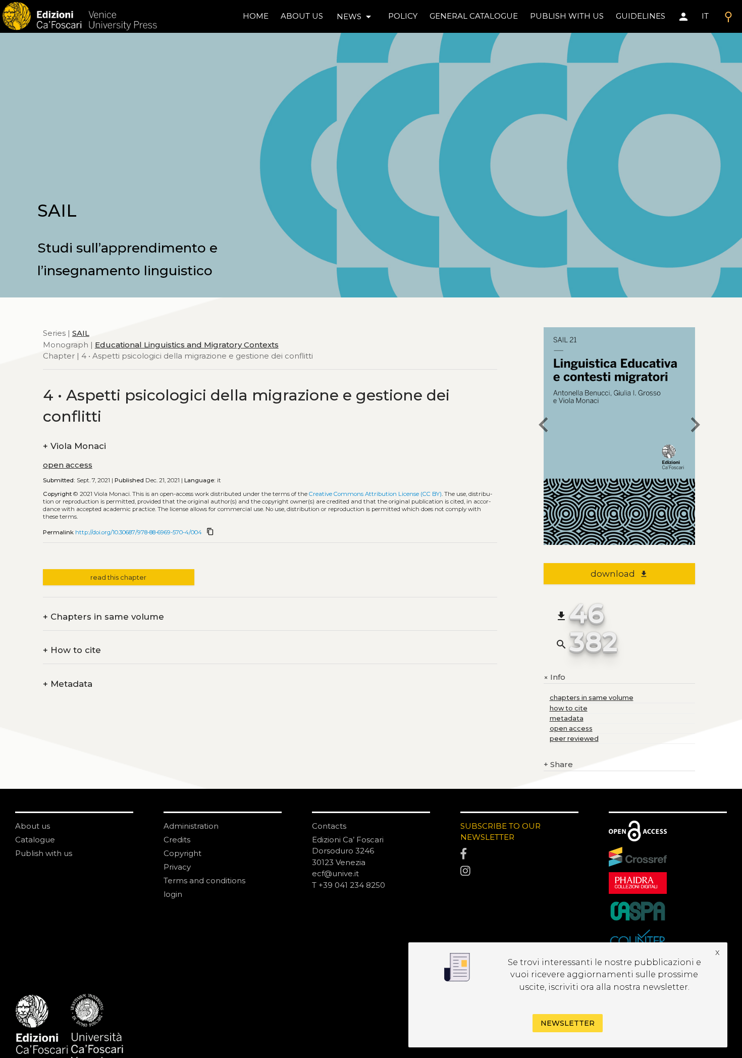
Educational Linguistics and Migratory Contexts (187, 344)
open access (67, 465)
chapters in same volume (591, 697)
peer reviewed (574, 738)
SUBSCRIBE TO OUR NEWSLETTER (500, 831)
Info (554, 677)
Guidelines (640, 16)
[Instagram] (519, 871)
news (356, 17)
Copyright (182, 853)
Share (558, 764)
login (173, 894)
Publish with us (567, 16)
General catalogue (474, 16)
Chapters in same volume (103, 617)
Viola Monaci (74, 446)
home (256, 16)
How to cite (72, 650)
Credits (177, 839)
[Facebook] (519, 854)
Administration (191, 826)
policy (402, 16)
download (619, 574)
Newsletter (568, 1023)
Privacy (177, 867)
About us (302, 16)
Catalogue (35, 839)
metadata (567, 718)
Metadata (67, 684)
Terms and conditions (204, 880)
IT (705, 16)
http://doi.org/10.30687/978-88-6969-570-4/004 (138, 532)
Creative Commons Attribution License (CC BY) (375, 493)
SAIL (80, 333)
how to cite (569, 708)
